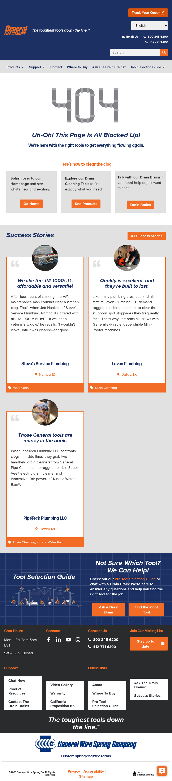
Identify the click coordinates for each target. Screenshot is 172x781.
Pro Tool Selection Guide (135, 579)
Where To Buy (104, 693)
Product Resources (16, 691)
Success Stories (147, 695)
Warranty (57, 693)
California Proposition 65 (62, 704)
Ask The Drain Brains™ (146, 685)
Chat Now (16, 680)
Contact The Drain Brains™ (19, 704)
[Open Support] (44, 67)
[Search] (164, 52)
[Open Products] (22, 67)
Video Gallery (61, 685)
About (97, 685)
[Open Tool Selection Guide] (163, 67)
